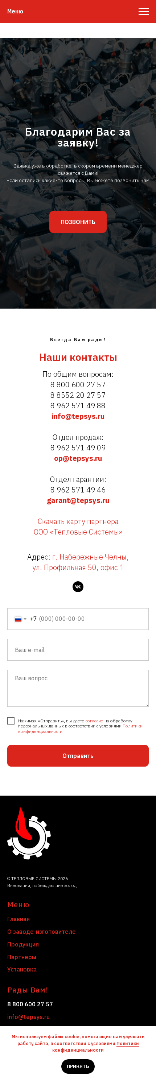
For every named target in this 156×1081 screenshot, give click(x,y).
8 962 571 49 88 (78, 1000)
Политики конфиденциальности (95, 1047)
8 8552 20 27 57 (78, 989)
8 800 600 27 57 (78, 979)
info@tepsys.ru (78, 1010)
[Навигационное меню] (144, 11)
